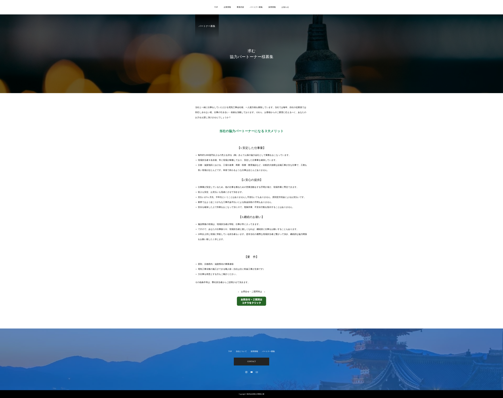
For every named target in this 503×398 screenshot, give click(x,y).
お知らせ (285, 7)
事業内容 (240, 7)
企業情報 (227, 7)
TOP (216, 7)
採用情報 (272, 7)
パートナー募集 (256, 7)
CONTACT (251, 361)
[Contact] (256, 372)
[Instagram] (246, 372)
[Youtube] (251, 372)
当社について (241, 351)
